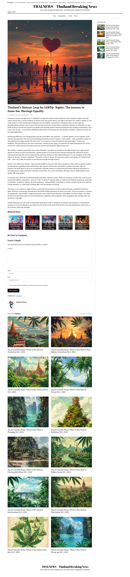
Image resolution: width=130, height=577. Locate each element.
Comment (10, 248)
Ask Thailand (53, 2)
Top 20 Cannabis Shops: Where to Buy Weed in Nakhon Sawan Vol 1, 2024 (68, 471)
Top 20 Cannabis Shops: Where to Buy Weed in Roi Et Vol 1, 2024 (28, 390)
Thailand (19, 296)
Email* (9, 277)
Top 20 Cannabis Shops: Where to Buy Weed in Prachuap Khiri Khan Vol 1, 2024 (25, 471)
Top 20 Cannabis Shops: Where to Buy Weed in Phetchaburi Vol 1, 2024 (68, 511)
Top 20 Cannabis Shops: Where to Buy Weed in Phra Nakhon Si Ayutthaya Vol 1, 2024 (70, 350)
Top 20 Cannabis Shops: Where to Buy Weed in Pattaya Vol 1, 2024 (68, 390)
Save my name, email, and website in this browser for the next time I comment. (29, 285)
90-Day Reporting (20, 2)
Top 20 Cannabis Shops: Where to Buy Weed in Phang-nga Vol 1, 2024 (68, 551)
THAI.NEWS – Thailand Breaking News (65, 6)
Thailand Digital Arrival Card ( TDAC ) (37, 2)
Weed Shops (61, 2)
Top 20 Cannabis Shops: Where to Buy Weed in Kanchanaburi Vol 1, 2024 (25, 511)
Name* (9, 270)
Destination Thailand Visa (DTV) (76, 2)
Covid (70, 16)
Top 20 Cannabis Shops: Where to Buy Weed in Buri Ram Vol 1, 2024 (27, 551)
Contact (89, 2)
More (75, 16)
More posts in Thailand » (86, 313)
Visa (54, 16)
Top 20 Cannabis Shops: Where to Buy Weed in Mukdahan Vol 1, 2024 (68, 431)
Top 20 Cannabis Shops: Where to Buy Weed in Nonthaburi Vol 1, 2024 (25, 350)
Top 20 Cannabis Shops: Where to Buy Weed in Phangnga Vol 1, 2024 (25, 431)
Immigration (62, 16)
